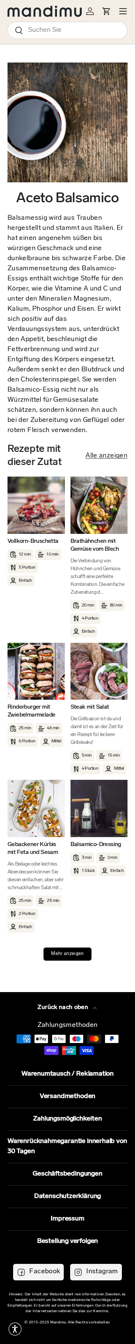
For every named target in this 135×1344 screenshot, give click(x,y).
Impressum (67, 1219)
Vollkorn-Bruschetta (33, 541)
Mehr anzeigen (67, 954)
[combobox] (67, 30)
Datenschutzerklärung (67, 1196)
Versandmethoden (67, 1096)
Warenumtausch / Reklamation (67, 1074)
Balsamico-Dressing (95, 845)
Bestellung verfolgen (67, 1241)
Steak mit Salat (89, 707)
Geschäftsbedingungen (67, 1174)
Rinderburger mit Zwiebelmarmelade (31, 711)
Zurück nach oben (64, 1007)
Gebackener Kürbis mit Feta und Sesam (33, 848)
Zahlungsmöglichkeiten (67, 1119)
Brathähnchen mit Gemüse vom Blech (94, 545)
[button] (15, 1329)
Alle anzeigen (107, 456)
